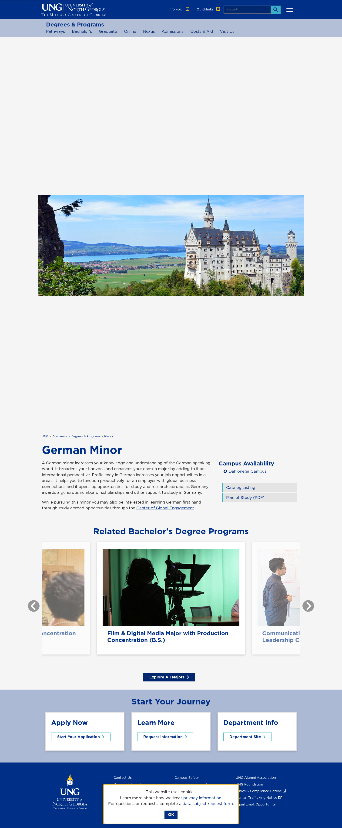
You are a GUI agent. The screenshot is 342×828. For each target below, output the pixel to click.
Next (304, 603)
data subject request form (208, 803)
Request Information (163, 736)
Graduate (108, 31)
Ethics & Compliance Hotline (259, 791)
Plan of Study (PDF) (245, 497)
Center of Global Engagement (165, 508)
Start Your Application (78, 736)
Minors (108, 436)
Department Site (245, 736)
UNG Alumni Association (256, 777)
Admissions (172, 31)
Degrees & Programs (75, 24)
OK (171, 814)
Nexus (149, 31)
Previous (30, 603)
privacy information (202, 798)
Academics (59, 436)
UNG (45, 436)
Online (130, 31)
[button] (290, 10)
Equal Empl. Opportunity (256, 804)
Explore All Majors (166, 677)
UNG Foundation (249, 784)
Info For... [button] (176, 9)
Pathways (55, 31)
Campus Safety (186, 777)
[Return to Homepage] (69, 791)
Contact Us (123, 777)
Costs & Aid (201, 31)
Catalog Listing (240, 487)
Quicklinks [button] (206, 9)
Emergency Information (193, 784)
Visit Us (227, 31)
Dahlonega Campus (247, 471)
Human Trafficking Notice (256, 797)
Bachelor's (82, 31)
